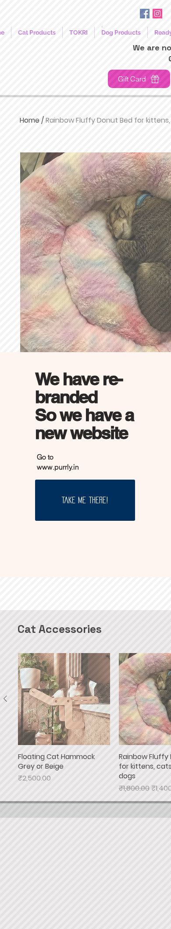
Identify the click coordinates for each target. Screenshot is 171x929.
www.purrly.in (58, 467)
